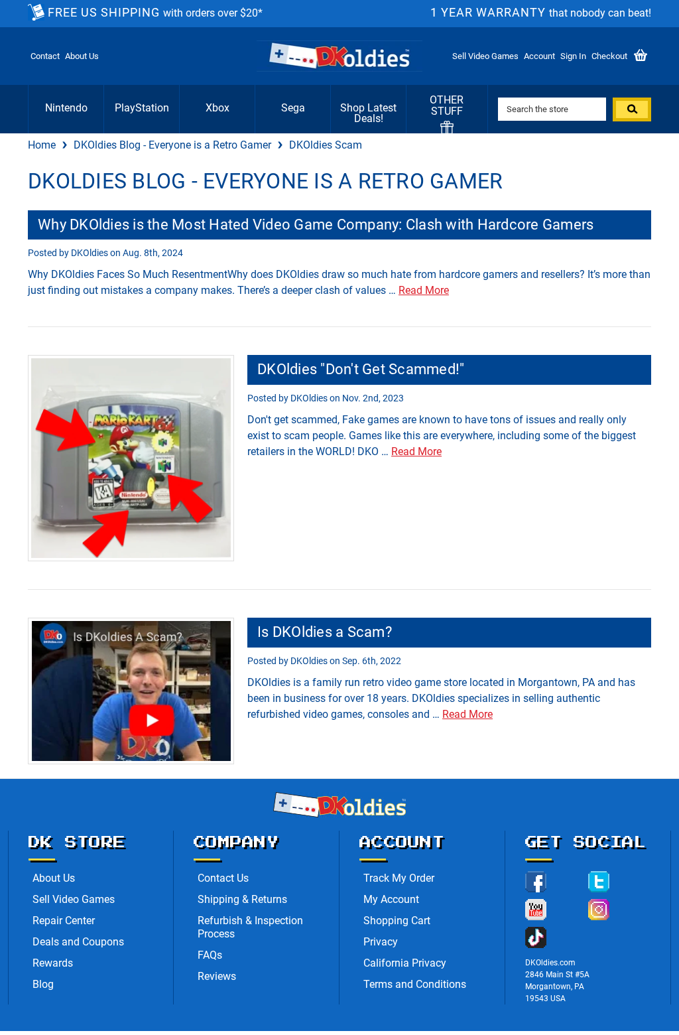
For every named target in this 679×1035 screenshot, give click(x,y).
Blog (43, 984)
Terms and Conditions (414, 984)
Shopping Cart (396, 920)
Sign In (573, 56)
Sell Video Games (485, 56)
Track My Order (398, 878)
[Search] (632, 109)
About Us (82, 56)
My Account (391, 899)
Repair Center (63, 920)
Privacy (380, 941)
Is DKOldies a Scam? (324, 632)
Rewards (52, 963)
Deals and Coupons (78, 941)
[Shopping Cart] (640, 56)
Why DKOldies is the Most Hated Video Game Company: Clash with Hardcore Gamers (315, 224)
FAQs (210, 955)
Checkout (609, 56)
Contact (45, 56)
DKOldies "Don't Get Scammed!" (360, 369)
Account (539, 56)
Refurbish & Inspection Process (250, 927)
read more (424, 290)
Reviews (217, 976)
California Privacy (404, 963)
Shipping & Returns (242, 899)
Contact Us (223, 878)
